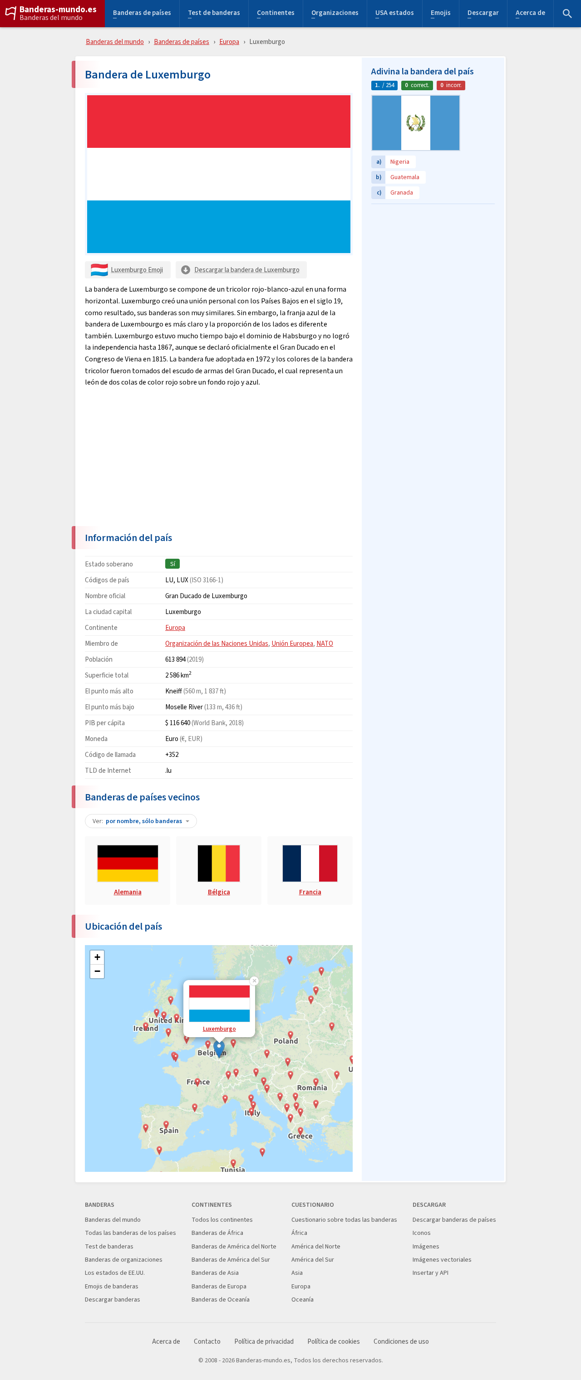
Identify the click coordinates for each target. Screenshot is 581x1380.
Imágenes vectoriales (442, 1259)
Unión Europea (292, 643)
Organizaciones (335, 14)
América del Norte (315, 1246)
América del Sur (312, 1259)
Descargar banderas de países (454, 1219)
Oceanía (302, 1299)
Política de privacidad (264, 1341)
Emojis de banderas (111, 1286)
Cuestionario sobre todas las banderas (344, 1219)
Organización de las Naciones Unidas (216, 643)
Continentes (276, 14)
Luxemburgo (219, 1029)
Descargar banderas (112, 1299)
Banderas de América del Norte (234, 1246)
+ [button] (97, 957)
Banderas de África (217, 1233)
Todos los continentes (222, 1219)
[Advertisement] (219, 456)
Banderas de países (142, 14)
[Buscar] (567, 13)
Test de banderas (214, 14)
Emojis (441, 14)
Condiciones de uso (401, 1341)
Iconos (422, 1233)
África (299, 1233)
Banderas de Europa (219, 1286)
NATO (324, 643)
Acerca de (530, 14)
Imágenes (426, 1246)
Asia (297, 1273)
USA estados (394, 14)
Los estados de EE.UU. (115, 1273)
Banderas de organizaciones (123, 1259)
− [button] (97, 971)
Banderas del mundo (51, 17)
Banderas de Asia (215, 1273)
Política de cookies (333, 1341)
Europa (229, 41)
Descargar (483, 14)
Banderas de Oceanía (221, 1299)
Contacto (207, 1341)
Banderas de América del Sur (231, 1259)
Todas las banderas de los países (130, 1233)
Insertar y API (430, 1273)
